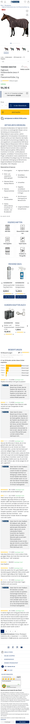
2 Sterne (3, 372)
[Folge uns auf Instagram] (8, 647)
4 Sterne (3, 368)
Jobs (8, 666)
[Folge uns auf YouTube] (21, 647)
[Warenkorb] (28, 2)
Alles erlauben (22, 722)
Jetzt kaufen (16, 112)
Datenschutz (3, 719)
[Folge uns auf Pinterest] (17, 647)
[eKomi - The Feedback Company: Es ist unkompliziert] (11, 682)
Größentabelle (8, 57)
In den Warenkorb (9, 297)
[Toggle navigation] (2, 2)
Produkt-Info (18, 57)
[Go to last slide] (2, 283)
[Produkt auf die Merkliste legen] (27, 11)
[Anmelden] (5, 2)
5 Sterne (3, 365)
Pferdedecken (8, 5)
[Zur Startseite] (15, 2)
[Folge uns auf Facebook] (12, 647)
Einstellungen (7, 722)
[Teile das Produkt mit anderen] (27, 14)
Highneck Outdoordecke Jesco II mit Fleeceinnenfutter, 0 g (15, 7)
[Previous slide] (2, 51)
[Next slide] (28, 51)
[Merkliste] (25, 2)
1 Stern (2, 375)
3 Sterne (3, 370)
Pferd (2, 5)
